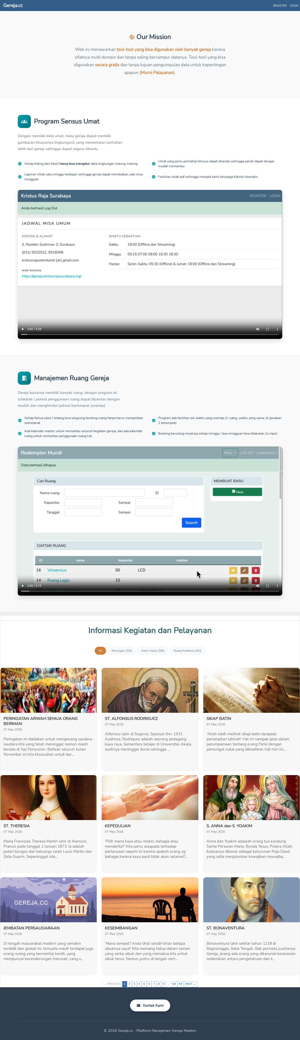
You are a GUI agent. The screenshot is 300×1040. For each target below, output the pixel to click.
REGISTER (280, 5)
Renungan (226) (122, 651)
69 (180, 984)
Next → (191, 984)
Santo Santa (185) (152, 651)
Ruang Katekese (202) (187, 651)
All (100, 651)
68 (174, 984)
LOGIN (294, 5)
